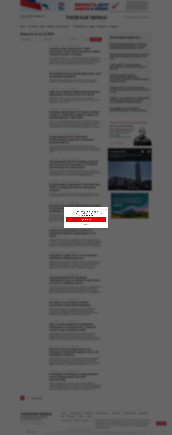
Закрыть (86, 224)
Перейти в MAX (86, 220)
